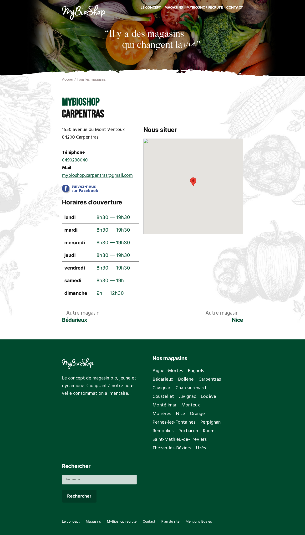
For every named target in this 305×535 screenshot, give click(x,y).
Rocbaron (188, 431)
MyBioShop (77, 362)
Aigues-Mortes (167, 371)
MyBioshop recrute (204, 8)
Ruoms (209, 431)
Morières (161, 414)
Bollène (186, 379)
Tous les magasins (91, 80)
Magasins (173, 8)
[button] (193, 181)
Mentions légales (199, 521)
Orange (197, 414)
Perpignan (210, 422)
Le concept (151, 8)
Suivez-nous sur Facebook (84, 189)
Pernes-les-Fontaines (173, 422)
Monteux (190, 405)
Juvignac (187, 396)
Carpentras (209, 379)
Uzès (201, 448)
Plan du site (170, 521)
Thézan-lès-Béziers (171, 448)
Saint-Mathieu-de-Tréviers (179, 439)
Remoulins (162, 431)
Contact (234, 8)
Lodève (208, 396)
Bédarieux (162, 379)
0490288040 (75, 160)
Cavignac (161, 388)
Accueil (67, 80)
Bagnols (196, 371)
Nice (180, 414)
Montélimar (164, 405)
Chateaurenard (191, 388)
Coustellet (163, 396)
